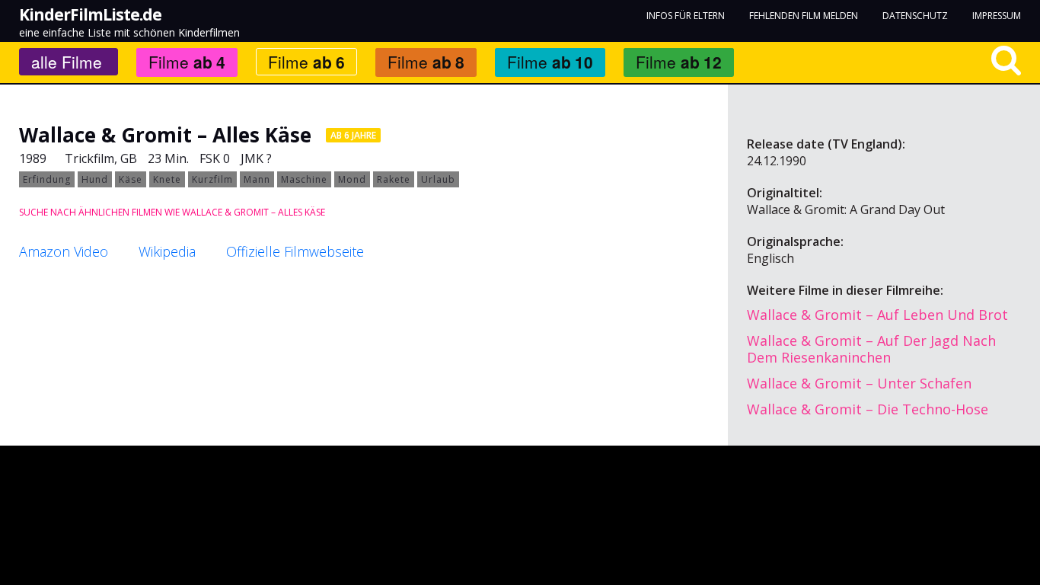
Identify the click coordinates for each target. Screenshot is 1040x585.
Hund (94, 179)
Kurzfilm (212, 179)
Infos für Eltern (685, 15)
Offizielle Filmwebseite (295, 251)
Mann (257, 179)
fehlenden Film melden (803, 15)
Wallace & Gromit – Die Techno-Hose (867, 409)
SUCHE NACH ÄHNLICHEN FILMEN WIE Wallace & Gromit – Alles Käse (172, 212)
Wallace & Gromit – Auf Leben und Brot (877, 314)
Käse (130, 179)
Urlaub (438, 179)
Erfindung (47, 179)
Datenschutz (915, 15)
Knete (167, 179)
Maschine (304, 179)
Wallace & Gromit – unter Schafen (859, 383)
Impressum (996, 15)
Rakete (393, 179)
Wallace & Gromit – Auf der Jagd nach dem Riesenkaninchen (871, 349)
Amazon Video (63, 251)
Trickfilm (89, 158)
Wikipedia (167, 251)
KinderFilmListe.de (90, 14)
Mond (352, 179)
